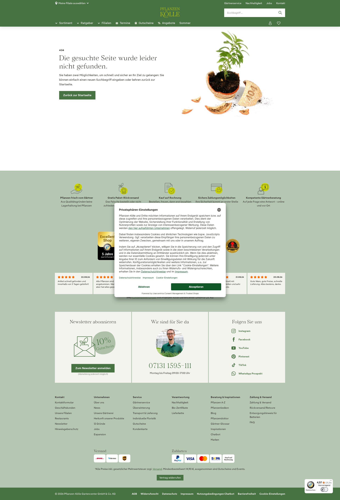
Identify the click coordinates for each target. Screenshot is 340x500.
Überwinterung (141, 407)
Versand (157, 469)
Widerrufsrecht (149, 493)
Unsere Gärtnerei (103, 413)
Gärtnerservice (232, 3)
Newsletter (61, 423)
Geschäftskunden (65, 407)
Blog (213, 413)
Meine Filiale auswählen (72, 3)
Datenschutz (169, 493)
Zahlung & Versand (260, 402)
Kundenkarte (140, 429)
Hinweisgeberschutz (66, 429)
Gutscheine (139, 423)
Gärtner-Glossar (220, 423)
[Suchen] (280, 13)
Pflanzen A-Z (218, 402)
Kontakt (280, 3)
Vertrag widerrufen (170, 477)
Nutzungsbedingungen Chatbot (215, 493)
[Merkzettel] (278, 23)
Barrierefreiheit (247, 493)
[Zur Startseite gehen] (170, 12)
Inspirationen (218, 429)
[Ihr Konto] (270, 23)
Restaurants (62, 418)
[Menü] (331, 481)
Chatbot (215, 434)
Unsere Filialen (63, 413)
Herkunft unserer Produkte (109, 418)
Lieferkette (178, 413)
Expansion (100, 434)
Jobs (269, 3)
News (97, 407)
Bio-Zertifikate (180, 407)
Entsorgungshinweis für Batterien (263, 415)
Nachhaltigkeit (254, 3)
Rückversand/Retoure (262, 407)
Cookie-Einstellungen (272, 493)
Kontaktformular (64, 402)
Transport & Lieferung (145, 413)
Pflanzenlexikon (220, 407)
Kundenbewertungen (144, 297)
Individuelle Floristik (144, 418)
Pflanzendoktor (220, 418)
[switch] (324, 489)
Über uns (99, 402)
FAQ (252, 422)
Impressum (187, 493)
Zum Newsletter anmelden (92, 368)
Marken (215, 439)
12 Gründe (99, 423)
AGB (134, 493)
